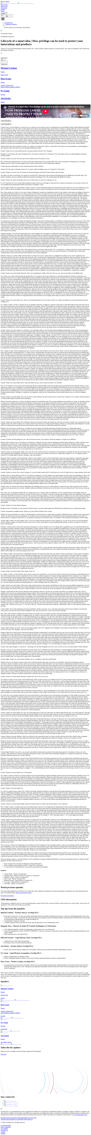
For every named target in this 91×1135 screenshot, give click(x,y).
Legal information (6, 1125)
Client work (33, 1118)
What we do (4, 6)
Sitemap (3, 1133)
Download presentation (7, 895)
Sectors (7, 1118)
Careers (10, 1119)
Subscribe (3, 1054)
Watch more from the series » (24, 892)
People (3, 1118)
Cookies (3, 1132)
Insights (3, 9)
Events (6, 1119)
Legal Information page (80, 1114)
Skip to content (5, 1)
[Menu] (3, 19)
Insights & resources (11, 24)
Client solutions (17, 1118)
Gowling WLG (8, 22)
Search (3, 13)
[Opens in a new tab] (10, 1100)
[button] (18, 3)
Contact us (30, 1119)
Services (11, 1118)
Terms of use (4, 1130)
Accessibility (4, 1128)
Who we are (4, 4)
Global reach (23, 1119)
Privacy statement (6, 1127)
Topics (2, 11)
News (28, 1118)
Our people (4, 8)
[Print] (3, 60)
